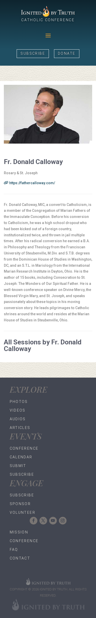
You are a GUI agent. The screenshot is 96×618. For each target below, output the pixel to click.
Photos (19, 402)
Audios (18, 419)
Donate (66, 53)
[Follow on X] (43, 520)
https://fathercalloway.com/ (31, 183)
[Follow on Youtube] (53, 520)
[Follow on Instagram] (63, 520)
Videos (18, 410)
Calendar (21, 457)
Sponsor (20, 504)
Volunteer (23, 512)
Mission (19, 532)
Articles (20, 428)
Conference (24, 448)
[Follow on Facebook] (33, 520)
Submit (18, 466)
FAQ (14, 549)
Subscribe (32, 53)
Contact (20, 558)
